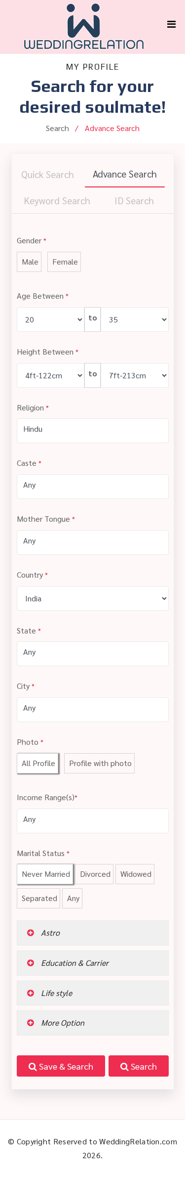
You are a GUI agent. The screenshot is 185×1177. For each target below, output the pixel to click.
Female (64, 261)
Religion (33, 407)
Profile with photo (99, 763)
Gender (31, 240)
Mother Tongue (46, 518)
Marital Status (43, 853)
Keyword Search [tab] (57, 200)
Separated (38, 898)
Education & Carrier (74, 962)
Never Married (45, 873)
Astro (49, 932)
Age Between (43, 295)
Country (32, 574)
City (26, 685)
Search (143, 1066)
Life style (55, 993)
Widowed (134, 873)
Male (29, 261)
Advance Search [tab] (125, 173)
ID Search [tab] (134, 200)
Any (72, 898)
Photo (30, 741)
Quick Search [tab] (47, 174)
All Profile (37, 763)
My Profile (92, 67)
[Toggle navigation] (171, 27)
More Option (61, 1022)
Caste (29, 462)
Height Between (47, 351)
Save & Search (65, 1066)
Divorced (94, 873)
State (29, 630)
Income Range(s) (47, 797)
